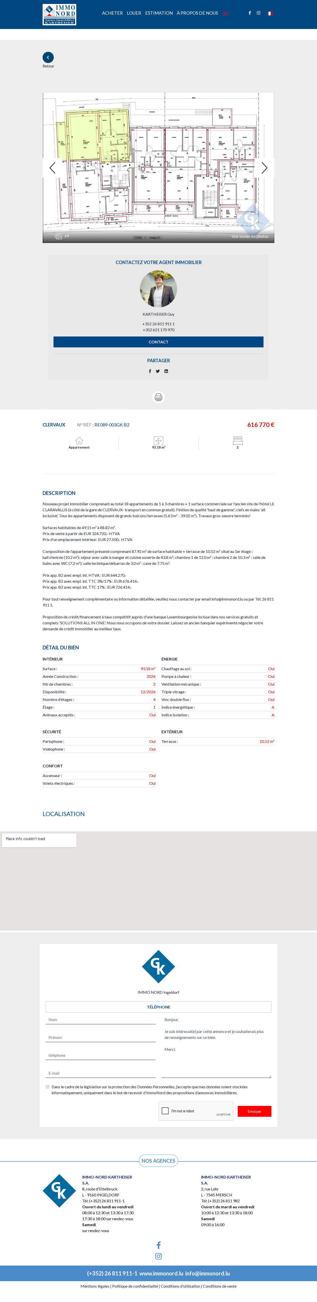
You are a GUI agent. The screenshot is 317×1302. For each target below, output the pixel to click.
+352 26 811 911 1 (158, 323)
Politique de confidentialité (135, 1286)
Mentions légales (94, 1286)
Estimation (159, 13)
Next (264, 168)
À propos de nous (197, 13)
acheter (112, 13)
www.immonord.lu (161, 1273)
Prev (52, 168)
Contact (158, 341)
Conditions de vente (220, 1286)
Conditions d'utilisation (180, 1286)
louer (134, 13)
